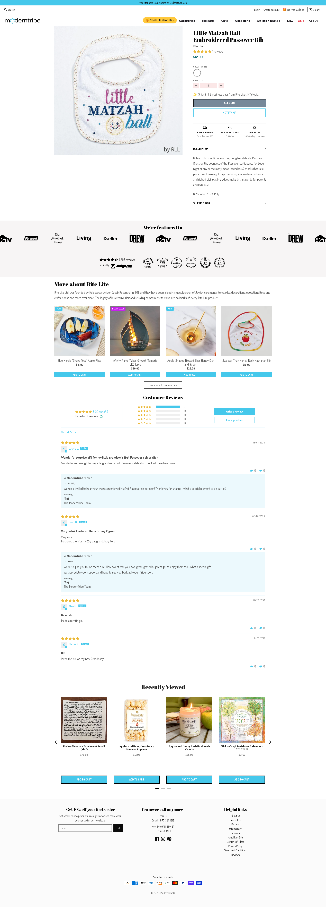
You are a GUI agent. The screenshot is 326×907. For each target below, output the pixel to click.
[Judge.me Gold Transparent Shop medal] (176, 262)
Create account (271, 9)
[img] (70, 443)
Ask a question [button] (234, 420)
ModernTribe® (167, 893)
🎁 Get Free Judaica (293, 9)
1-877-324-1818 (166, 820)
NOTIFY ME (229, 113)
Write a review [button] (234, 411)
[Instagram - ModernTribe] (163, 839)
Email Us (163, 816)
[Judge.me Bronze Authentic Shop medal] (191, 262)
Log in (257, 9)
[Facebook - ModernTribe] (157, 839)
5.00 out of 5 (100, 412)
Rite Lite (198, 46)
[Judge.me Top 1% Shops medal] (205, 262)
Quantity (198, 80)
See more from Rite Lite (163, 385)
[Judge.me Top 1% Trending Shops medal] (219, 262)
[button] (118, 90)
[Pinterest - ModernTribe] (169, 839)
